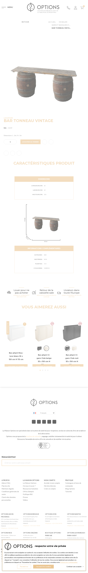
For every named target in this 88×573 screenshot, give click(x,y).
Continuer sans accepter (74, 566)
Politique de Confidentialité (68, 562)
